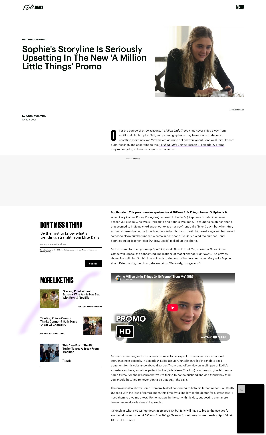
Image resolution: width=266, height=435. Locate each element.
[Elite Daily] (33, 7)
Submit (93, 263)
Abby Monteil (36, 116)
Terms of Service (88, 250)
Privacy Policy (45, 251)
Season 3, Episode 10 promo (191, 144)
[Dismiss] (261, 387)
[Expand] (240, 387)
